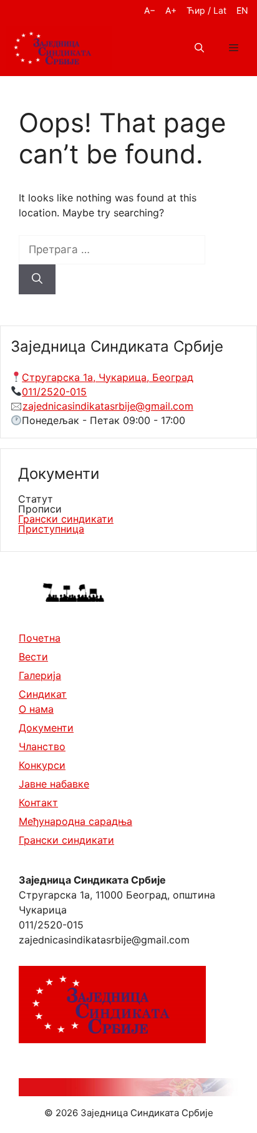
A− (149, 10)
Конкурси (42, 765)
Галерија (40, 675)
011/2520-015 (54, 391)
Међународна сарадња (75, 821)
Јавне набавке (54, 784)
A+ (171, 10)
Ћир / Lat (206, 10)
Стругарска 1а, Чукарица (84, 377)
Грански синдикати (66, 519)
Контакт (38, 802)
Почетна (40, 638)
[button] (199, 48)
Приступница (51, 529)
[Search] (37, 279)
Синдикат (43, 694)
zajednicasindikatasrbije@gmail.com (107, 406)
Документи (46, 727)
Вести (33, 656)
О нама (36, 709)
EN (242, 10)
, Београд (170, 377)
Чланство (42, 746)
